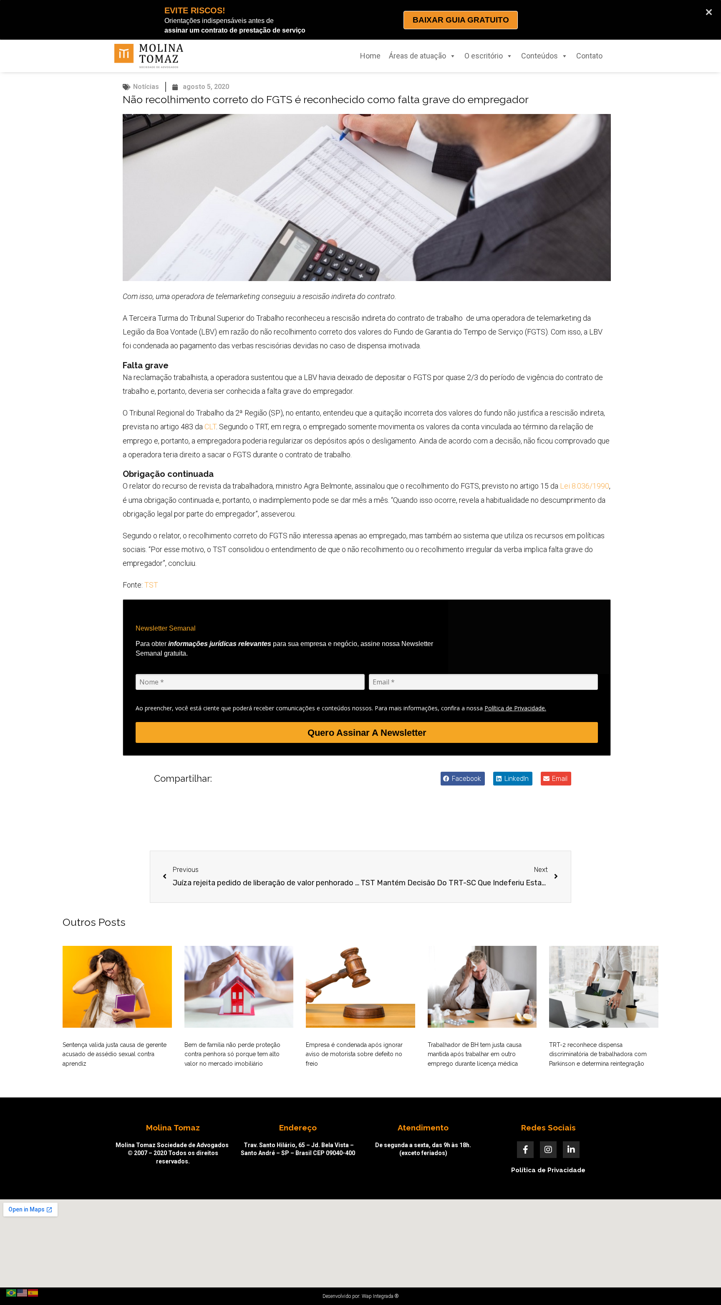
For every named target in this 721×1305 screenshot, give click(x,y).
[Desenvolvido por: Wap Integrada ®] (360, 1296)
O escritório (483, 55)
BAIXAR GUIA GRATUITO (461, 19)
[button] (463, 779)
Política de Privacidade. (515, 708)
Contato (589, 55)
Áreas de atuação (417, 55)
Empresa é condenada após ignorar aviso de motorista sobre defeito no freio (354, 1054)
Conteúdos (539, 55)
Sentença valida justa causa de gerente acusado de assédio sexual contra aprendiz (114, 1054)
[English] (22, 1292)
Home (370, 55)
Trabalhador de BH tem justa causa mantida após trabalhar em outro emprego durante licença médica (475, 1054)
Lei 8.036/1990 (584, 485)
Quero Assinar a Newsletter (367, 732)
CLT (210, 426)
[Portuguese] (11, 1292)
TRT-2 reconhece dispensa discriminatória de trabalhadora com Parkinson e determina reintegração (598, 1054)
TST (151, 584)
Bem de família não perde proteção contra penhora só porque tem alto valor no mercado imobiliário (232, 1054)
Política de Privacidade (548, 1170)
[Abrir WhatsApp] (700, 1284)
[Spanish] (33, 1292)
